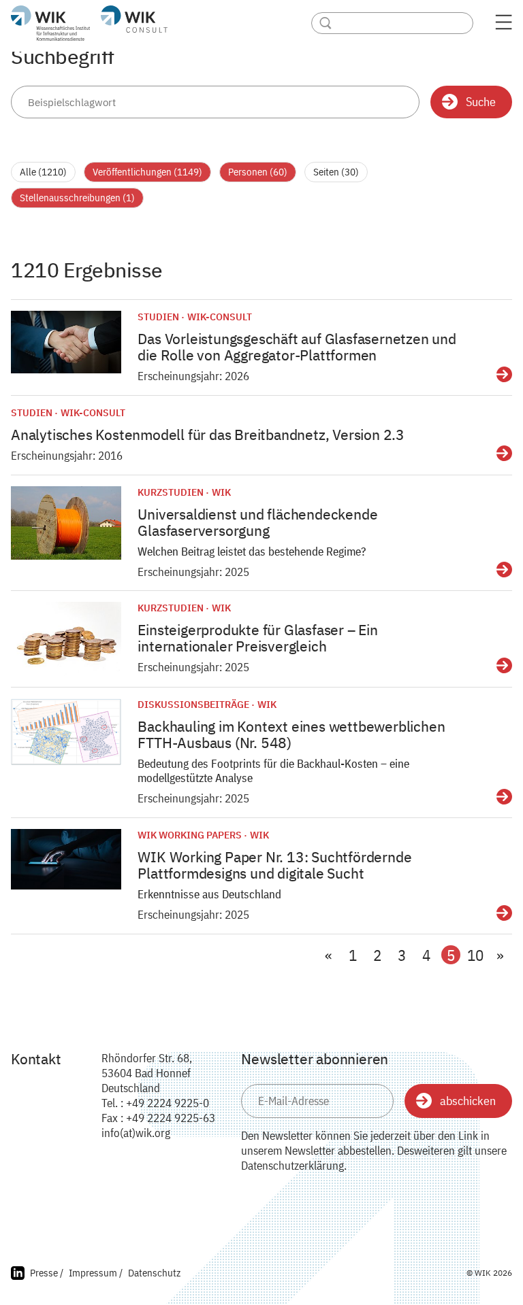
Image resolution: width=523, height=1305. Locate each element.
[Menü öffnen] (503, 26)
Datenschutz (154, 1272)
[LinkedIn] (18, 1274)
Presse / (46, 1272)
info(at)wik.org (135, 1132)
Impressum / (96, 1272)
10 (475, 955)
